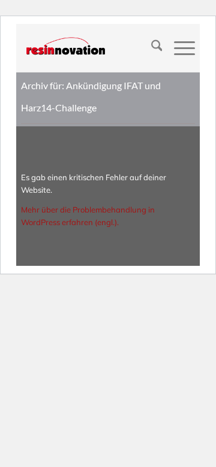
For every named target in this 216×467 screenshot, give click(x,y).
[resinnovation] (91, 48)
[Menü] (178, 48)
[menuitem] (151, 48)
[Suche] (151, 48)
